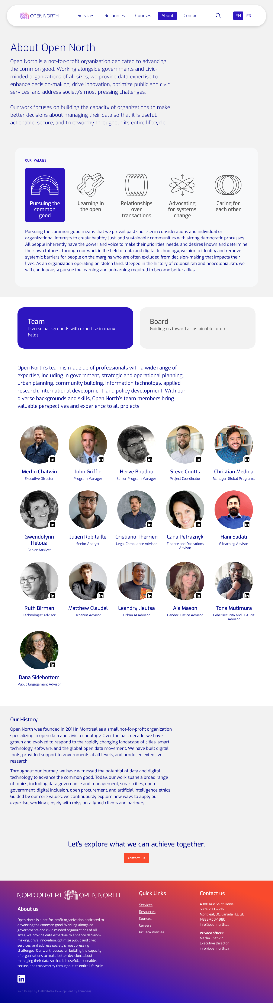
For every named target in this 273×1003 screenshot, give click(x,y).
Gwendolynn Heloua (39, 539)
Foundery (84, 991)
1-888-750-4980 (212, 919)
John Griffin (88, 471)
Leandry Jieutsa (136, 608)
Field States (46, 991)
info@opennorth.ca (214, 924)
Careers (145, 925)
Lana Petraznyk (185, 536)
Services (86, 16)
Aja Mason (185, 608)
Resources (115, 16)
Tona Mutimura (234, 608)
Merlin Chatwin (39, 471)
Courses (143, 16)
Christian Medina (233, 471)
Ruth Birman (39, 608)
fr (248, 16)
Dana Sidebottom (39, 677)
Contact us (136, 858)
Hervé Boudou (136, 471)
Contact (191, 16)
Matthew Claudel (88, 608)
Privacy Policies (151, 932)
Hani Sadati (234, 536)
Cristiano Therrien (136, 536)
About (167, 16)
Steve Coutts (185, 471)
